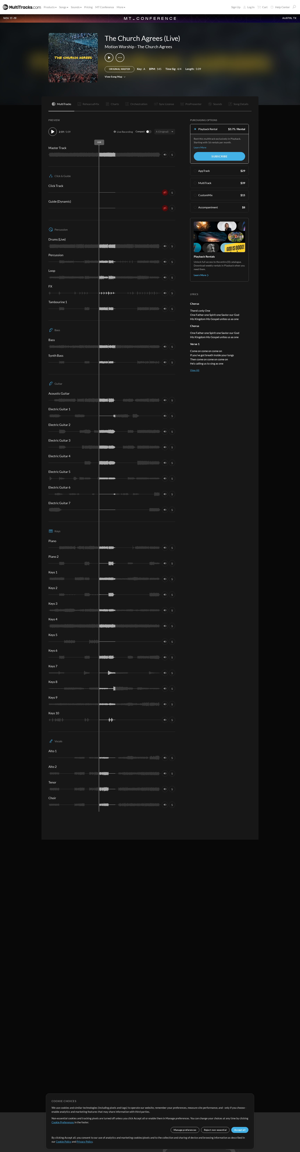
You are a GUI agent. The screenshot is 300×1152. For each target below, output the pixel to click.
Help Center (282, 7)
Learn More (200, 147)
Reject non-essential (215, 1129)
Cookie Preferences (63, 1122)
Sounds (75, 7)
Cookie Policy (63, 1141)
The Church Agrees (154, 46)
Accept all (239, 1129)
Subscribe (219, 156)
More (120, 7)
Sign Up (235, 7)
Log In (251, 7)
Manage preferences (185, 1129)
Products (49, 7)
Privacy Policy (85, 1141)
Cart (265, 7)
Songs (62, 7)
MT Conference (104, 7)
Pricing (88, 7)
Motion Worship (119, 46)
